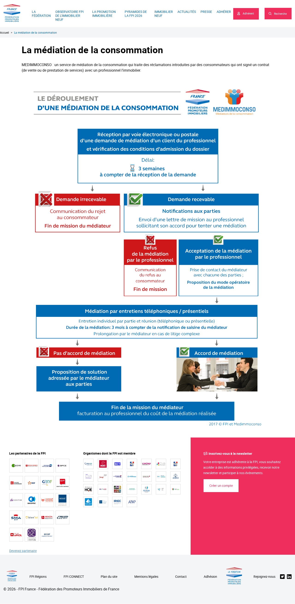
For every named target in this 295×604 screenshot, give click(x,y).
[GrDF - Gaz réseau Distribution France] (47, 483)
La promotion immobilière (104, 13)
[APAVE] (16, 466)
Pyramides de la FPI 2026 (136, 13)
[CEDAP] (146, 464)
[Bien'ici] (31, 517)
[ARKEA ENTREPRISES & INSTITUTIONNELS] (31, 466)
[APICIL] (16, 535)
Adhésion (210, 577)
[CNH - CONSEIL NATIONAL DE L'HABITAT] (132, 464)
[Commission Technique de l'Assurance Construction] (175, 464)
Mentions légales (146, 577)
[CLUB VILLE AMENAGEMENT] (161, 464)
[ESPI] (88, 476)
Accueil (4, 32)
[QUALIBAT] (88, 502)
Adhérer (224, 11)
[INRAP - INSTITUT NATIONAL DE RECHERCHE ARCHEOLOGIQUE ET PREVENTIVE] (103, 476)
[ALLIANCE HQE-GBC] (88, 489)
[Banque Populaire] (47, 466)
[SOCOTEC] (31, 500)
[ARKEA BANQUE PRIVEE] (47, 517)
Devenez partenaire (23, 551)
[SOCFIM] (16, 500)
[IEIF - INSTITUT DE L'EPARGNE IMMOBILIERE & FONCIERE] (103, 502)
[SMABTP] (16, 517)
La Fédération (41, 13)
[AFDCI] (175, 476)
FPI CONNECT (74, 577)
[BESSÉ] (62, 500)
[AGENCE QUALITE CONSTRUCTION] (103, 464)
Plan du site (109, 577)
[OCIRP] (47, 535)
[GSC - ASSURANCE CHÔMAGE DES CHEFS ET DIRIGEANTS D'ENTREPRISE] (161, 489)
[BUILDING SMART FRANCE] (103, 489)
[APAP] (132, 502)
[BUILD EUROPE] (161, 476)
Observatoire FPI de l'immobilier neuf (69, 15)
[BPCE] (62, 466)
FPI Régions (38, 577)
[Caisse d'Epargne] (16, 483)
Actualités (186, 11)
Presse (206, 11)
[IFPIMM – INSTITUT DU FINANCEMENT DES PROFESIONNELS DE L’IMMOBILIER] (175, 489)
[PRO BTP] (62, 517)
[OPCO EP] (88, 464)
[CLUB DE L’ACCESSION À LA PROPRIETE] (117, 489)
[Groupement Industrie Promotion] (62, 483)
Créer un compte (221, 485)
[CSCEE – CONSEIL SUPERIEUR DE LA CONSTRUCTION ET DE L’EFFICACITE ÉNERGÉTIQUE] (132, 489)
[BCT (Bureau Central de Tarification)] (117, 464)
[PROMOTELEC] (132, 476)
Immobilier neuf (163, 13)
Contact (181, 577)
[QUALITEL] (146, 476)
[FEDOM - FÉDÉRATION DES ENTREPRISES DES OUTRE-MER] (146, 489)
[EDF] (31, 483)
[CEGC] (31, 535)
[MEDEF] (117, 476)
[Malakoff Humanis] (47, 500)
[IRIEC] (117, 502)
